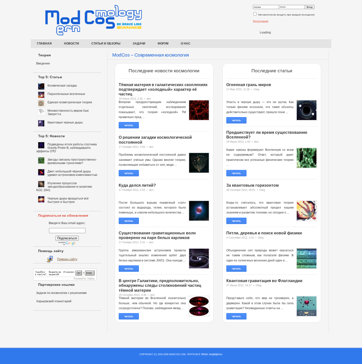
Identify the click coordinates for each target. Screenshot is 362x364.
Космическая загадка (62, 85)
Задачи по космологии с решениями (61, 293)
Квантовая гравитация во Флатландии (264, 281)
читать (128, 125)
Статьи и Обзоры (105, 43)
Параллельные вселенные (66, 94)
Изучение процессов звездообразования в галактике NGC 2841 (64, 187)
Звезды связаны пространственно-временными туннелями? (72, 161)
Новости (71, 43)
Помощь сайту (67, 259)
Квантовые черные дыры (65, 122)
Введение (43, 63)
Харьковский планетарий (53, 301)
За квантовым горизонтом (252, 185)
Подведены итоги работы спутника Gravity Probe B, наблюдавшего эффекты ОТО (66, 148)
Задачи (139, 43)
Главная (44, 43)
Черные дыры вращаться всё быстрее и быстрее (68, 200)
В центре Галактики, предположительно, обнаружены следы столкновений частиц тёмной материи (160, 285)
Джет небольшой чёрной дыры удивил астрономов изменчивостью (72, 173)
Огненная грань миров (248, 85)
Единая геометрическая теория (70, 102)
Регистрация (260, 21)
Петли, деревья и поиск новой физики (264, 233)
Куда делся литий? (137, 185)
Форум (163, 43)
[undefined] (65, 279)
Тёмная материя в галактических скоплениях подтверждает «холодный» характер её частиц (163, 89)
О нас (185, 43)
